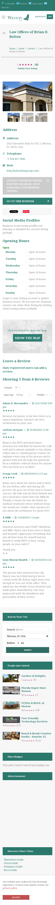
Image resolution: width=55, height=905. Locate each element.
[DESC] (47, 394)
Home (12, 48)
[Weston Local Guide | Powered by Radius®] (18, 18)
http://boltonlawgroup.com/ (23, 170)
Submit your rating (27, 68)
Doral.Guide (11, 863)
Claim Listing (37, 4)
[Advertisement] (27, 810)
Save (27, 211)
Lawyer (31, 48)
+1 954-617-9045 (16, 158)
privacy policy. (10, 888)
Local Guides (10, 4)
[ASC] (51, 394)
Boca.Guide (10, 870)
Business (23, 4)
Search (11, 629)
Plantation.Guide (14, 859)
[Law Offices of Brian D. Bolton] (14, 119)
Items (21, 48)
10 (16, 387)
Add (50, 16)
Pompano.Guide (13, 866)
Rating (19, 395)
